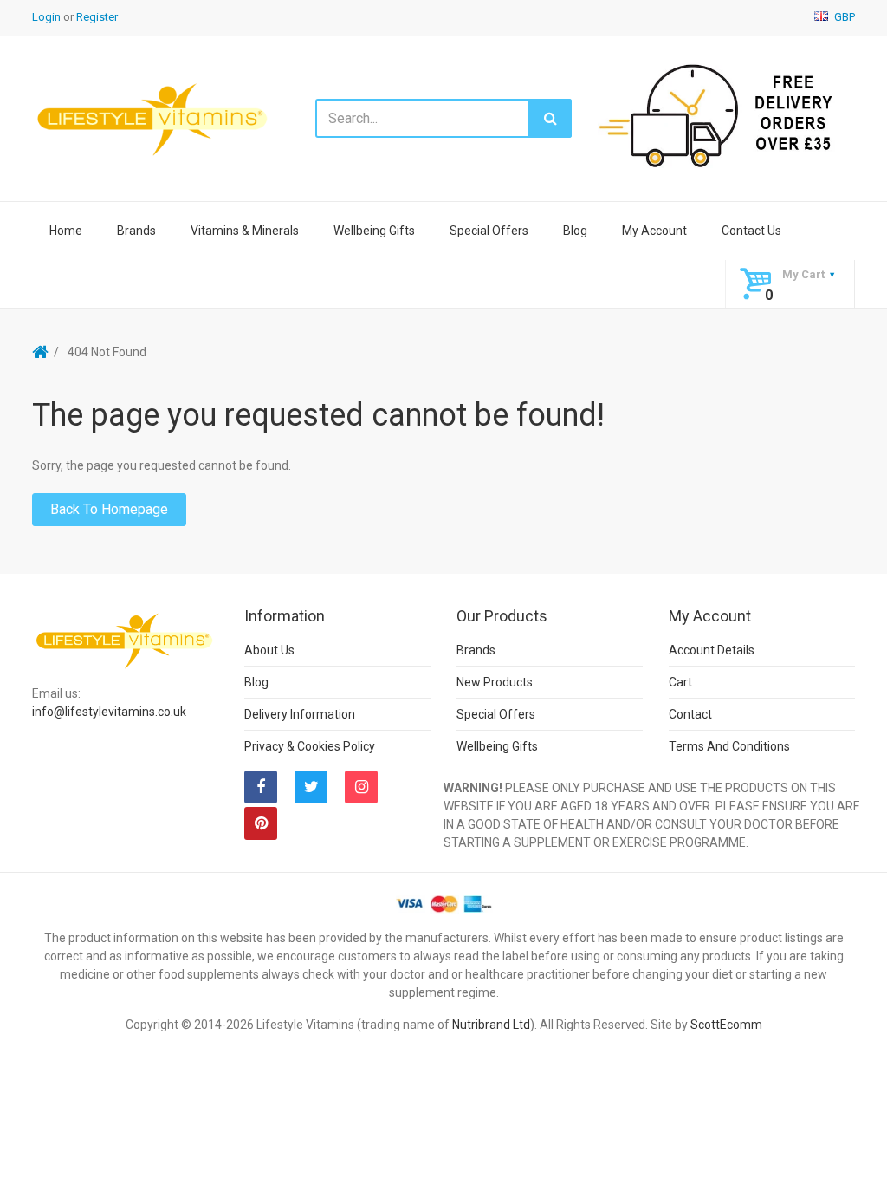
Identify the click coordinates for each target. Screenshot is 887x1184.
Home (65, 230)
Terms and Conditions (729, 746)
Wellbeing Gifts (374, 230)
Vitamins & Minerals (245, 230)
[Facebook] (260, 787)
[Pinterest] (260, 823)
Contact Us (751, 230)
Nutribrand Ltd (491, 1024)
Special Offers (489, 230)
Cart (680, 682)
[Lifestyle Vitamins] (153, 118)
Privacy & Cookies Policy (309, 746)
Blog (575, 230)
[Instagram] (361, 787)
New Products (494, 682)
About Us (269, 650)
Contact (690, 714)
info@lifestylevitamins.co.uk (109, 712)
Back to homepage (109, 509)
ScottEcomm (726, 1024)
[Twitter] (311, 787)
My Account (654, 230)
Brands (136, 230)
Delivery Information (299, 714)
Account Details (711, 650)
